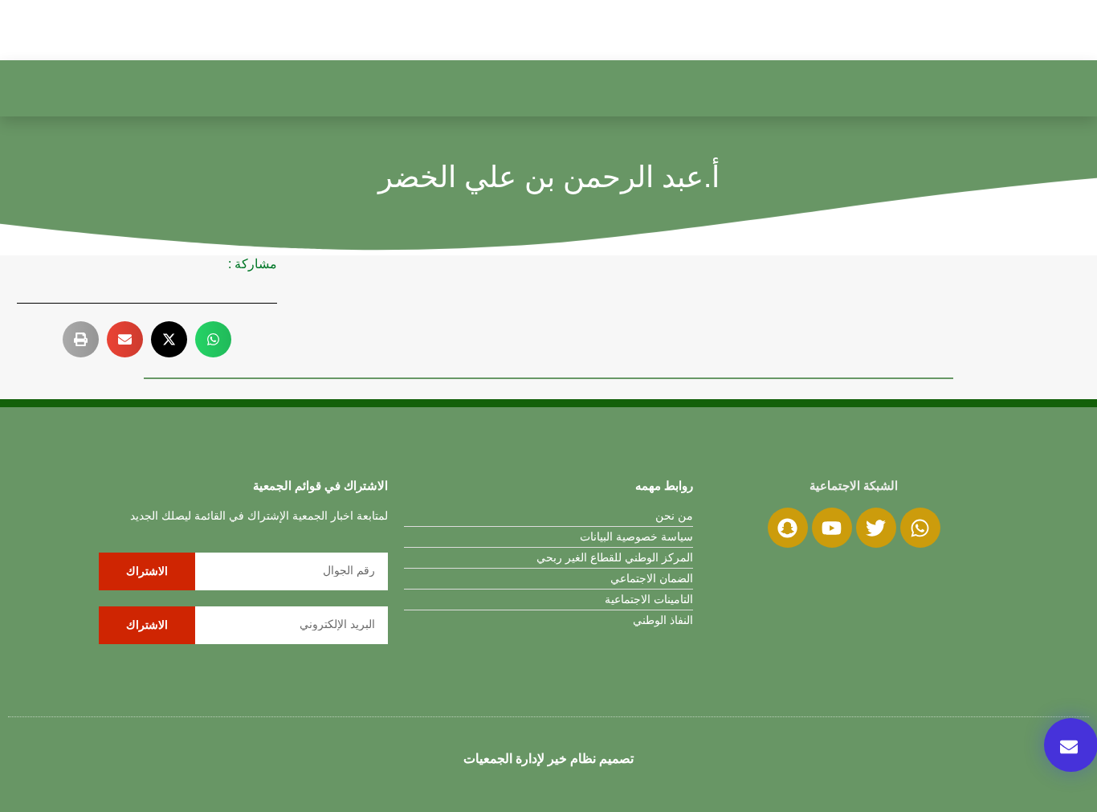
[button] (213, 339)
